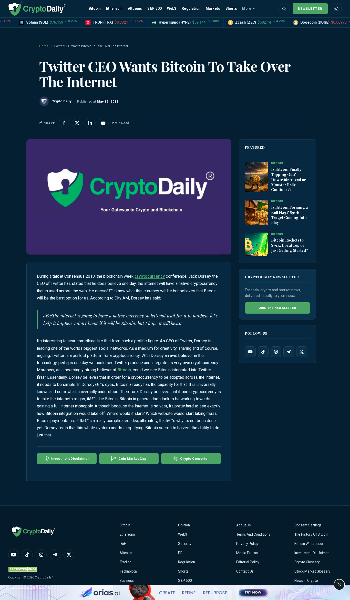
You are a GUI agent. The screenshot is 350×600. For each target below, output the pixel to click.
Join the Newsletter (277, 308)
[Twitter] (301, 351)
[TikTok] (263, 351)
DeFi (123, 544)
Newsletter (310, 9)
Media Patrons (248, 553)
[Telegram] (288, 351)
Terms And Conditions (253, 534)
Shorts (231, 8)
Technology (129, 571)
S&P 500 (154, 8)
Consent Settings (308, 525)
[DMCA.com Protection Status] (23, 569)
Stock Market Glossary (312, 571)
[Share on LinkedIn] (90, 123)
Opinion (184, 525)
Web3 (172, 8)
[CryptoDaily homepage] (37, 8)
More (246, 8)
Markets (213, 8)
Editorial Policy (247, 562)
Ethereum (114, 8)
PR (180, 553)
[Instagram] (276, 351)
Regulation (191, 8)
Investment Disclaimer (311, 553)
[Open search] (284, 8)
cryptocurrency (150, 276)
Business (127, 580)
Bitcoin (95, 8)
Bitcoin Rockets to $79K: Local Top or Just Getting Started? (289, 245)
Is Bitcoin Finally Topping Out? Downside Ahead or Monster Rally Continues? (288, 179)
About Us (243, 525)
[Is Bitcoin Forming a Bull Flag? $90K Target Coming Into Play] (256, 212)
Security (184, 544)
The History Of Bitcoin (311, 534)
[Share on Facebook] (64, 123)
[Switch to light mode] (336, 8)
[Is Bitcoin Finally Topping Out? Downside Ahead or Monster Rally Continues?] (256, 177)
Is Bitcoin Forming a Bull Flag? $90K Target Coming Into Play (289, 215)
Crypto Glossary (307, 562)
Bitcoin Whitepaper (309, 544)
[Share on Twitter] (77, 123)
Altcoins (135, 8)
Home (43, 46)
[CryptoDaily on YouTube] (103, 123)
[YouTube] (250, 351)
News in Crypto (306, 580)
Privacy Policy (247, 544)
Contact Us (245, 571)
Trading (125, 562)
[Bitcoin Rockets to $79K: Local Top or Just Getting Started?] (256, 244)
